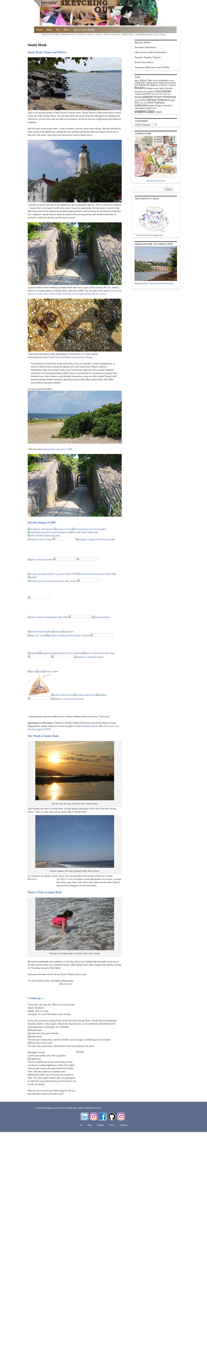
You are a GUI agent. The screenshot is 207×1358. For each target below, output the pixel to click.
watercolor (145, 111)
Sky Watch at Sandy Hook (43, 736)
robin (145, 103)
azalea (155, 81)
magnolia (138, 94)
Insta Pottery (120, 1116)
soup (148, 108)
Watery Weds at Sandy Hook (45, 892)
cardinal (148, 83)
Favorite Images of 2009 (41, 522)
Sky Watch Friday (65, 879)
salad (137, 108)
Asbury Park (146, 80)
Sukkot (153, 108)
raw (141, 103)
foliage (149, 88)
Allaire (137, 81)
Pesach (157, 96)
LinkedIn (84, 1114)
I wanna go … (36, 998)
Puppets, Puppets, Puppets (148, 57)
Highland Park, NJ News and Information (154, 283)
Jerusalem (149, 92)
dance (155, 83)
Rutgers (151, 105)
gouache (156, 88)
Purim (143, 100)
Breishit (171, 81)
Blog (49, 29)
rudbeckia (141, 105)
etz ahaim (151, 85)
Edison (142, 85)
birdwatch (163, 80)
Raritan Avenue (157, 99)
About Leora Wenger (84, 29)
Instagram (93, 1114)
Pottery (100, 1125)
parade (138, 97)
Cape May (140, 83)
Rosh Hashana (156, 102)
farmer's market (168, 85)
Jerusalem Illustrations (145, 47)
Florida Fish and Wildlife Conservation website (70, 357)
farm (158, 85)
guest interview (166, 88)
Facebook (103, 1114)
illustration (139, 92)
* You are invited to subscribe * (149, 235)
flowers (140, 88)
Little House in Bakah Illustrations (150, 52)
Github (111, 1114)
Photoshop (169, 96)
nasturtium (155, 94)
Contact (123, 1125)
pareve (148, 97)
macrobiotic (163, 91)
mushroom (146, 94)
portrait (137, 100)
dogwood (163, 83)
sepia (142, 108)
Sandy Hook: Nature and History (47, 52)
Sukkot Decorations (144, 62)
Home (39, 29)
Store (66, 29)
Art (57, 29)
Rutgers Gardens (163, 105)
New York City (165, 94)
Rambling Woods (89, 726)
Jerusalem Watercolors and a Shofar (152, 67)
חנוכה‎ (158, 112)
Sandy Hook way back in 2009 (57, 449)
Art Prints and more (156, 180)
